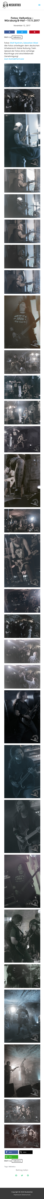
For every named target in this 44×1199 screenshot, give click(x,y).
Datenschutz (26, 1195)
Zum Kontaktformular (14, 59)
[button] (9, 32)
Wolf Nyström (16, 43)
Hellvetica (17, 37)
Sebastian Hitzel (30, 43)
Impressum (17, 1195)
